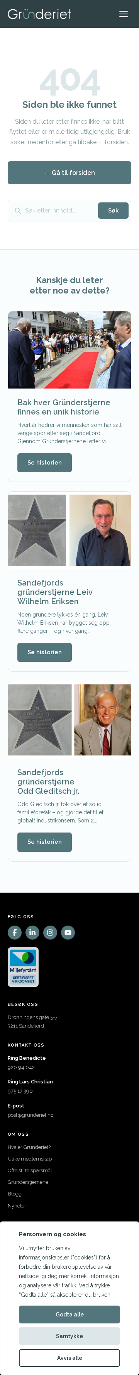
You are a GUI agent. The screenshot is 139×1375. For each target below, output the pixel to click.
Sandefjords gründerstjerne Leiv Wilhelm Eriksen (54, 592)
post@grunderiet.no (30, 1115)
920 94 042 (21, 1067)
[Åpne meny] (123, 14)
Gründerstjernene (28, 1182)
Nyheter (17, 1206)
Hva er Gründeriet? (29, 1147)
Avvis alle (69, 1358)
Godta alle (70, 1314)
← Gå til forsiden (69, 172)
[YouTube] (68, 933)
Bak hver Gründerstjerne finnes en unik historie (63, 407)
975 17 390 (20, 1091)
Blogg (15, 1194)
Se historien (44, 462)
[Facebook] (15, 933)
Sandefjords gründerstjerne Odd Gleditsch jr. (48, 782)
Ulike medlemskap (30, 1159)
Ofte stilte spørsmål (30, 1170)
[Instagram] (50, 933)
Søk (113, 210)
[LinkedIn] (32, 933)
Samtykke (69, 1336)
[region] (69, 1298)
